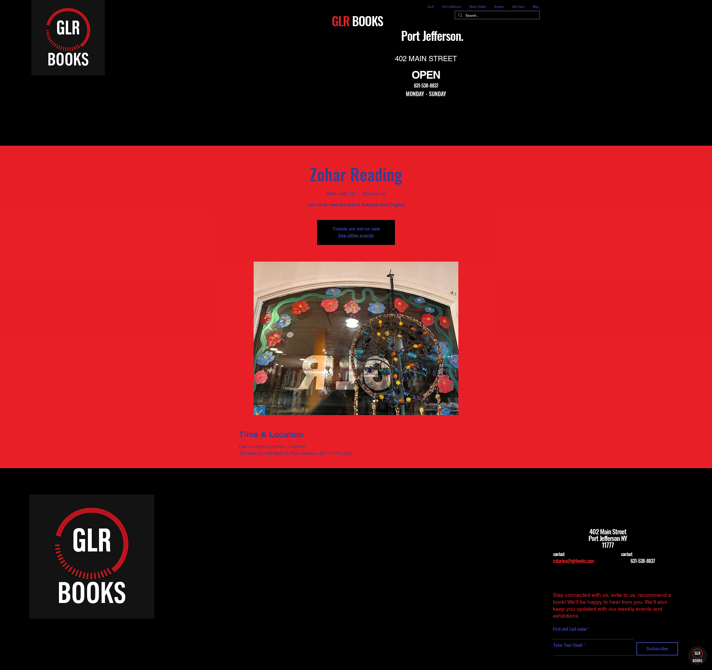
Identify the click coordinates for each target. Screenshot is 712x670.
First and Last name (570, 629)
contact (558, 554)
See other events (356, 235)
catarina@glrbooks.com (573, 560)
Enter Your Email (568, 645)
